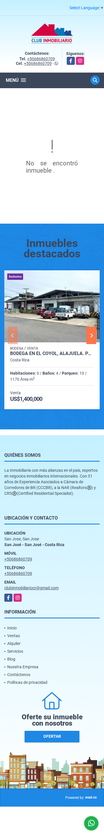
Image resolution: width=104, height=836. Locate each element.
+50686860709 (41, 58)
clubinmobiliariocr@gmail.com (31, 588)
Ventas (13, 635)
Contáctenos (18, 674)
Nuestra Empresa (22, 667)
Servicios (15, 651)
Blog (11, 659)
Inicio (12, 628)
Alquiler (14, 643)
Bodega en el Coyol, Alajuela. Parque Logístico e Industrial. (52, 353)
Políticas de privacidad (27, 682)
